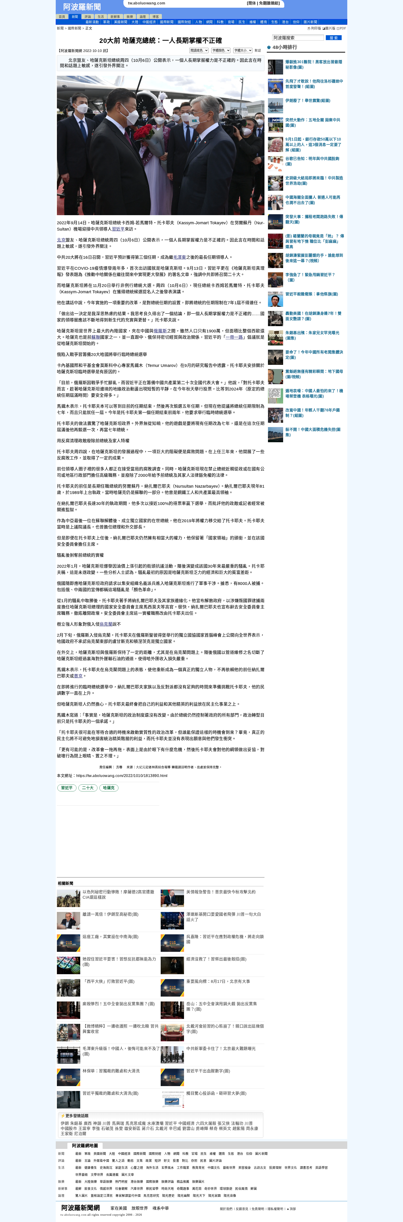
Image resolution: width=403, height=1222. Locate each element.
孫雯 (119, 1128)
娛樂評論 (167, 1181)
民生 (242, 22)
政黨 (149, 1160)
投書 (176, 1160)
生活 (101, 16)
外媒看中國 (101, 1160)
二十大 (88, 788)
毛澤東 (179, 257)
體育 (263, 22)
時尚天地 (167, 1188)
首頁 (62, 16)
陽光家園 (214, 1195)
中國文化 (214, 1167)
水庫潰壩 (155, 1123)
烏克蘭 (106, 624)
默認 (258, 50)
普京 (78, 676)
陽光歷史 (168, 1195)
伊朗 (65, 1123)
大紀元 (141, 767)
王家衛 (67, 1134)
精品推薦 (183, 1181)
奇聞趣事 (183, 1188)
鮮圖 (253, 1188)
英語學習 (321, 1167)
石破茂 (107, 1128)
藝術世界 (229, 1167)
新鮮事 (115, 16)
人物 (198, 22)
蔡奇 (213, 1128)
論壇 (143, 16)
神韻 (97, 1123)
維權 (253, 22)
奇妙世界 (210, 1188)
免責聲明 (258, 1209)
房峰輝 (202, 1128)
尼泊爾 (80, 1134)
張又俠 (224, 1123)
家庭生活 (121, 1167)
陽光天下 (199, 1195)
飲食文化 (90, 1188)
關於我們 (226, 1209)
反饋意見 (242, 1209)
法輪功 (237, 1123)
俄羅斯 (160, 331)
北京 (61, 240)
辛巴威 (175, 1128)
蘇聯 (95, 337)
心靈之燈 (137, 1167)
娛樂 (130, 16)
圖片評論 (215, 1160)
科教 (220, 22)
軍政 (106, 22)
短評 (158, 1160)
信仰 (296, 22)
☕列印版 (314, 28)
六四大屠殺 (206, 1123)
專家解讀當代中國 (128, 1195)
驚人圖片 (81, 1195)
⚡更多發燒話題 (75, 1116)
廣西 (88, 1123)
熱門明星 (121, 1181)
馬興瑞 (118, 1123)
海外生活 (152, 1167)
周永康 (252, 1128)
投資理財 (275, 1167)
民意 (203, 1160)
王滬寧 (84, 1128)
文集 (139, 1160)
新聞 (75, 16)
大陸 (135, 22)
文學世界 (97, 1174)
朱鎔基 (76, 1123)
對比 (185, 1160)
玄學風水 (167, 1167)
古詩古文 (260, 1167)
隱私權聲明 (275, 1209)
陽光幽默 (183, 1195)
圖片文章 (128, 1174)
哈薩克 (109, 788)
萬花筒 (197, 1188)
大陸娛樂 (90, 1181)
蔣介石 (148, 1128)
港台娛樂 (137, 1181)
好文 (167, 1160)
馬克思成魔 (135, 1123)
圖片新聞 (261, 1153)
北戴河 (161, 1128)
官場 (231, 22)
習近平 (118, 229)
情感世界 (106, 1188)
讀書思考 (306, 1167)
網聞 (209, 22)
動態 (130, 1160)
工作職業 (183, 1167)
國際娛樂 (152, 1181)
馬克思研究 (151, 1195)
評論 (88, 16)
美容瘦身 (244, 1167)
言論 (87, 1160)
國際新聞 (167, 22)
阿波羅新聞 (82, 7)
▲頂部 (291, 1209)
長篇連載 (112, 1174)
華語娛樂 (106, 1181)
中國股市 (69, 1128)
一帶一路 (234, 337)
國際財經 (184, 22)
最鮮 (78, 1188)
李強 (96, 1128)
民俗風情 (241, 1188)
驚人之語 (118, 1160)
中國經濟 (149, 22)
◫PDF (341, 28)
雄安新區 (132, 1128)
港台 (285, 22)
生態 (274, 22)
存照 (194, 1160)
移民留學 (152, 1188)
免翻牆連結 (268, 3)
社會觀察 (121, 1188)
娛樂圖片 (198, 1181)
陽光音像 (230, 1195)
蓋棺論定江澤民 (102, 1195)
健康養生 (90, 1167)
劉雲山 (188, 1128)
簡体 (252, 3)
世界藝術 (81, 1174)
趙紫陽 (239, 1128)
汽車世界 (137, 1188)
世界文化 (291, 1167)
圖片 (310, 22)
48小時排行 (285, 47)
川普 (107, 1123)
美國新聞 (121, 22)
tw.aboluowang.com (146, 3)
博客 (156, 16)
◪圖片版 (329, 28)
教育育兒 (198, 1167)
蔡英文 (225, 1128)
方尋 (120, 767)
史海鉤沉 (106, 1167)
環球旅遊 (226, 1188)
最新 (92, 22)
